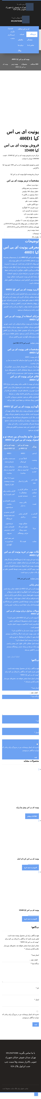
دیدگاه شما (35, 696)
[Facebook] (23, 1073)
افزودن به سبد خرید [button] (30, 867)
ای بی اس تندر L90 (23, 578)
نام (37, 721)
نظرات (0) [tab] (35, 237)
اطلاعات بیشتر (32, 816)
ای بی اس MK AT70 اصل (21, 343)
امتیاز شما (35, 688)
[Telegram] (22, 1073)
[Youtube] (17, 1073)
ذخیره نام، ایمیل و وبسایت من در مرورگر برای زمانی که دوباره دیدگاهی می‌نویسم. (20, 748)
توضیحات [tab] (36, 233)
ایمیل (36, 732)
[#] (21, 1073)
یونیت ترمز (31, 230)
